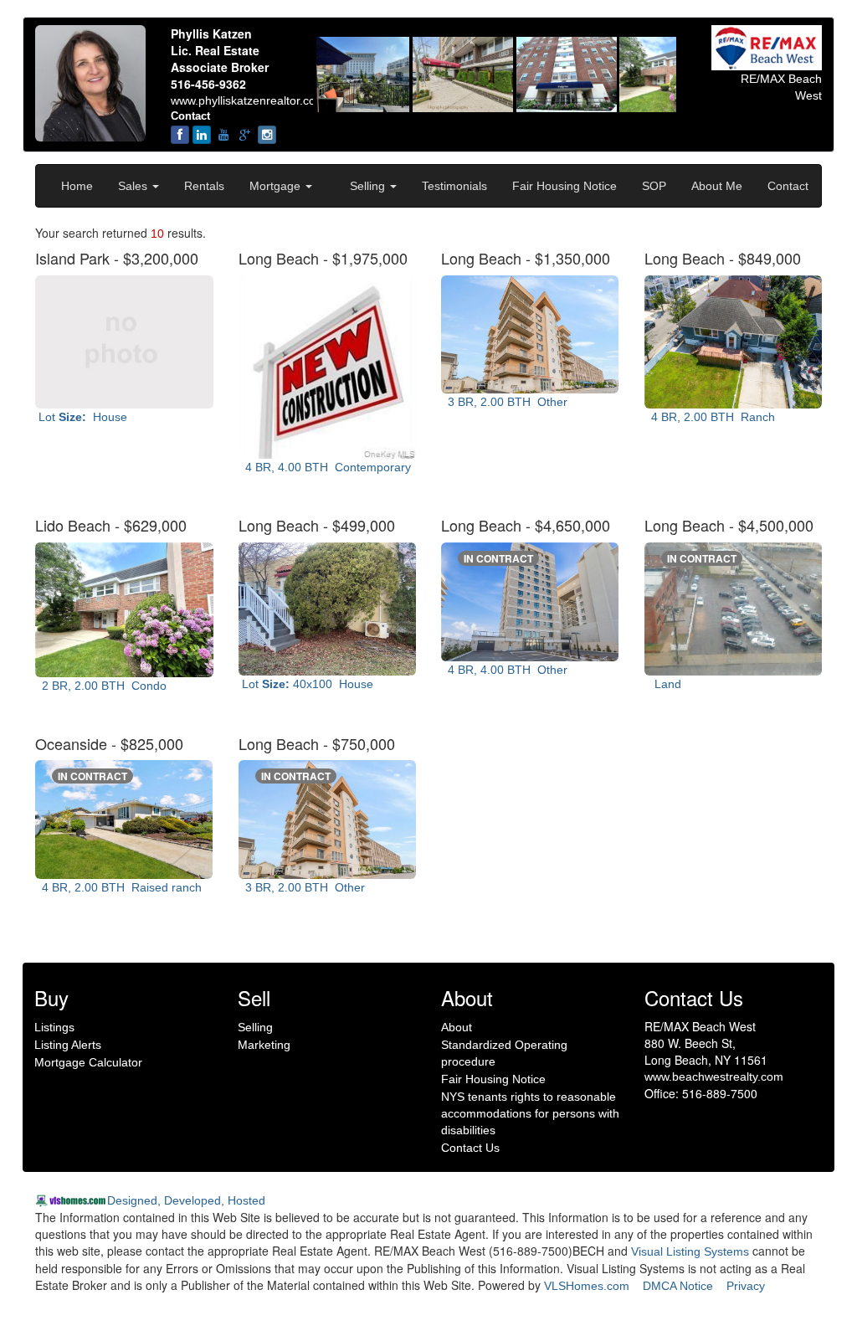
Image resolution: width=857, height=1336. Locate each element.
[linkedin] (201, 135)
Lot (81, 417)
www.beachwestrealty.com (713, 1076)
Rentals (204, 186)
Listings (54, 1027)
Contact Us (470, 1147)
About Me (716, 186)
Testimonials (454, 186)
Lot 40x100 (306, 684)
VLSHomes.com (586, 1285)
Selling (369, 186)
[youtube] (223, 135)
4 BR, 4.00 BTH (325, 467)
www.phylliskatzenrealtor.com (248, 100)
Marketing (264, 1044)
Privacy (745, 1285)
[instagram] (267, 135)
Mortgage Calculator (88, 1062)
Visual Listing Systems (690, 1251)
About (456, 1027)
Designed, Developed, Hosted (186, 1200)
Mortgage (276, 186)
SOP (654, 186)
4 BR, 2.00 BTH (709, 417)
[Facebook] (180, 135)
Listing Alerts (67, 1044)
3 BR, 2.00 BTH (504, 402)
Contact (787, 186)
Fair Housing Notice (564, 186)
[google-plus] (245, 135)
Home (77, 186)
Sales (134, 186)
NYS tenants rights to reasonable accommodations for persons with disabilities (530, 1113)
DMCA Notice (678, 1285)
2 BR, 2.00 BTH (101, 685)
